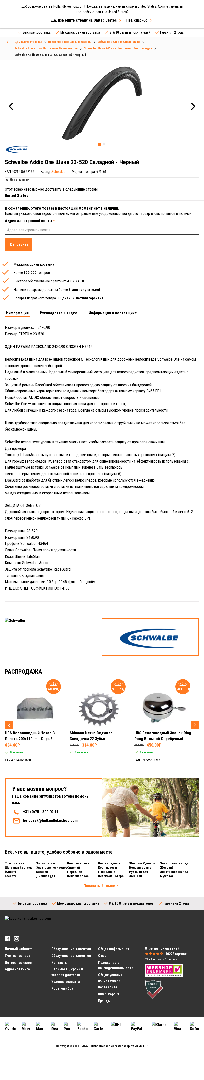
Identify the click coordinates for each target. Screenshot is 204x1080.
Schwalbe (58, 172)
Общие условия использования (110, 977)
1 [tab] (99, 144)
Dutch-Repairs (108, 994)
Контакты (59, 962)
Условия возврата (65, 982)
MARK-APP (141, 1046)
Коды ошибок (62, 988)
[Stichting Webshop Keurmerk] (164, 970)
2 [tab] (104, 144)
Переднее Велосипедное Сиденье (78, 876)
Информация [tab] (17, 313)
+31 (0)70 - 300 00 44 (40, 812)
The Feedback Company (161, 959)
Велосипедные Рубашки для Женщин (140, 872)
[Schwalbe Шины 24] (8, 41)
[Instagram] (16, 938)
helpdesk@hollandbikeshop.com (50, 820)
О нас (102, 956)
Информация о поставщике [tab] (113, 313)
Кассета (10, 876)
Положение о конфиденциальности (115, 965)
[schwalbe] (17, 149)
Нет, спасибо (136, 20)
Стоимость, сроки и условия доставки (67, 972)
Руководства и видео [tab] (58, 313)
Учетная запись (17, 956)
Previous (9, 725)
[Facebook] (7, 938)
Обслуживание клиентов (71, 956)
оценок (176, 954)
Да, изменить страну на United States (84, 20)
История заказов (18, 962)
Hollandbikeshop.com (102, 1046)
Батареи (42, 872)
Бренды (104, 1001)
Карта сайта (107, 987)
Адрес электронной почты (30, 220)
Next (195, 725)
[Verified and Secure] (154, 989)
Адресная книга (17, 969)
